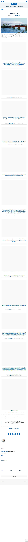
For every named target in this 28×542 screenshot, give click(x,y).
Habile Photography (10, 338)
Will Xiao (11, 97)
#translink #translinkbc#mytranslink (14, 410)
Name (2, 470)
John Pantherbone (11, 123)
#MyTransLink (21, 33)
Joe (10, 375)
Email (11, 470)
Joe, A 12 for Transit (5, 451)
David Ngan (10, 276)
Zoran (10, 309)
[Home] (1, 9)
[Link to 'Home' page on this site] (2, 1)
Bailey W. (10, 144)
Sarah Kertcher (17, 15)
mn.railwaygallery (12, 215)
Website (20, 470)
